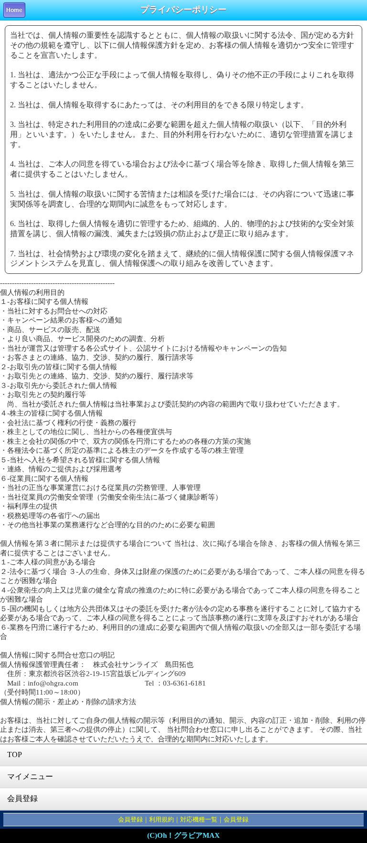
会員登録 (22, 798)
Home (14, 10)
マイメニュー (30, 776)
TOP (14, 754)
